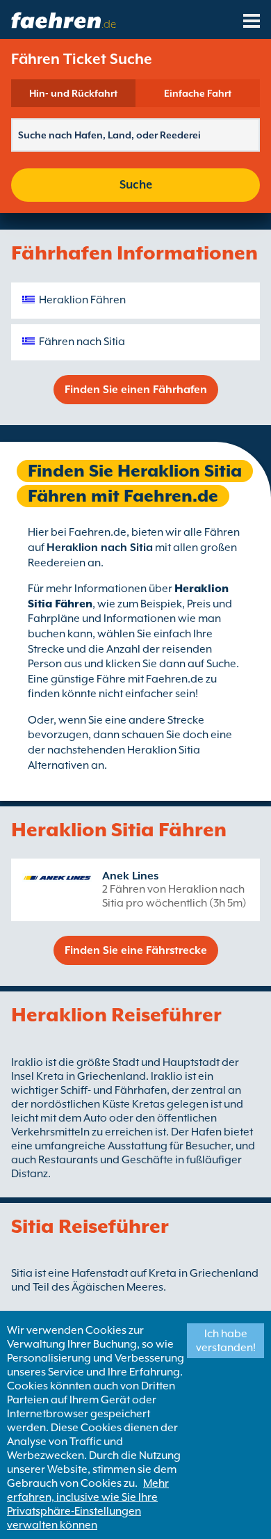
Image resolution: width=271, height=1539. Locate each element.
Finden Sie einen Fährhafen (136, 389)
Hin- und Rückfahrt (73, 93)
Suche (136, 184)
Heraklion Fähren (82, 300)
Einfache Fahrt (197, 93)
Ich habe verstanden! (226, 1340)
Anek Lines (130, 876)
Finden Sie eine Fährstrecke (136, 950)
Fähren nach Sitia (82, 341)
